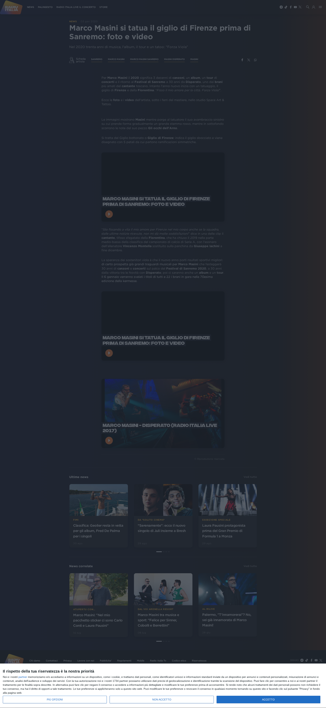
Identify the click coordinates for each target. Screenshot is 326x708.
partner (22, 677)
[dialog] (163, 686)
